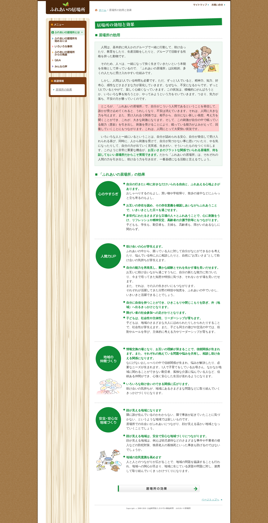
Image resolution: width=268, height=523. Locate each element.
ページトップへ (210, 499)
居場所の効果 (64, 89)
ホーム (102, 10)
